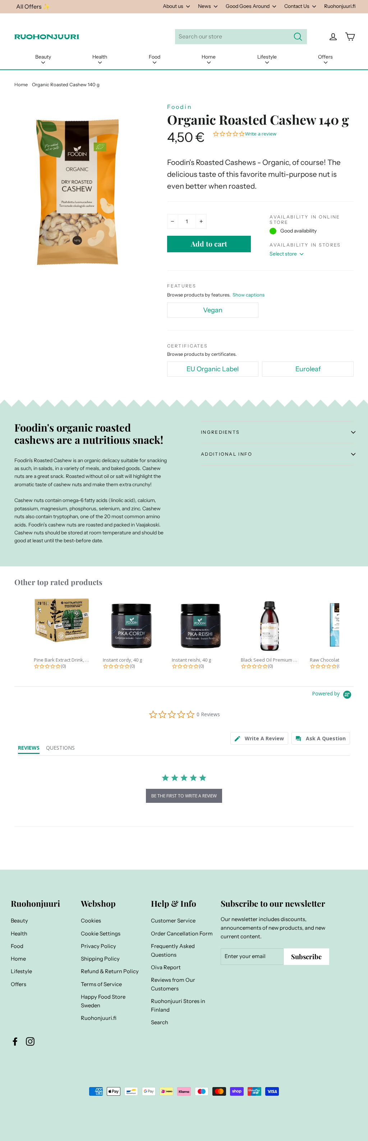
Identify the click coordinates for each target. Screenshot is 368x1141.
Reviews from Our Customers (173, 984)
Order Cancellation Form (182, 933)
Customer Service (173, 920)
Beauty (43, 57)
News (205, 6)
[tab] (259, 738)
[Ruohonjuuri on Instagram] (30, 1041)
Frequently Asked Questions (173, 950)
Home (209, 57)
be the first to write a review (184, 796)
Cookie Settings (100, 933)
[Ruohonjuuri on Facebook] (15, 1041)
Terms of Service (101, 984)
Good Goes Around (248, 6)
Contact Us (297, 6)
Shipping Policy (100, 959)
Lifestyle (267, 57)
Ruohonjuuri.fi (339, 6)
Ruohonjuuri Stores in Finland (178, 1005)
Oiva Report (166, 967)
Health (99, 57)
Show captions (248, 295)
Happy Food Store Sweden (103, 1001)
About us (173, 6)
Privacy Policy (98, 946)
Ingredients (220, 432)
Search (159, 1022)
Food (154, 57)
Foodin (179, 106)
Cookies (91, 920)
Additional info (226, 454)
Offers (325, 57)
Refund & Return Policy (110, 971)
